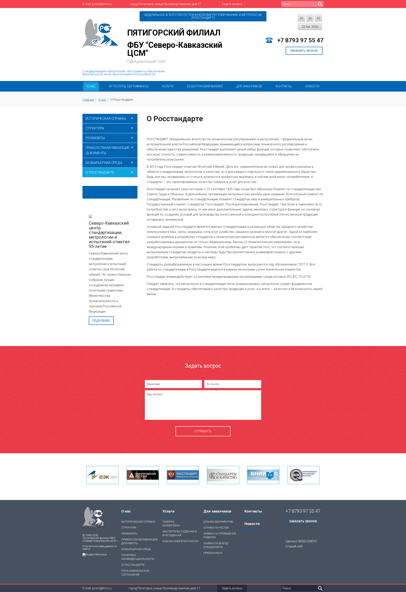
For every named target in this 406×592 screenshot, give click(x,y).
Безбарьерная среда (104, 163)
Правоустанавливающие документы (108, 150)
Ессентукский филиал (205, 86)
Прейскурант (212, 553)
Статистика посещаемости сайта (99, 548)
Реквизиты (95, 138)
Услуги (167, 86)
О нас (91, 86)
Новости (312, 86)
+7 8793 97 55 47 (300, 40)
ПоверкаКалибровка (171, 523)
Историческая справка (106, 119)
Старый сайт (294, 546)
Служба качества (216, 527)
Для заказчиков (249, 86)
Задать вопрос (232, 4)
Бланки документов (218, 521)
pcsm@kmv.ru (101, 4)
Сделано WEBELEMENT (301, 541)
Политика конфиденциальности (137, 557)
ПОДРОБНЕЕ (101, 320)
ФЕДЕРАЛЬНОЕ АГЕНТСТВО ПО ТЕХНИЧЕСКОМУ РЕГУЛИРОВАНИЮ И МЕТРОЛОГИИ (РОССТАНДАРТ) (203, 16)
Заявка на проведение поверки (219, 535)
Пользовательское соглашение (135, 572)
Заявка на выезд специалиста (215, 545)
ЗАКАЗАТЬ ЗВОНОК (304, 50)
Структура (95, 128)
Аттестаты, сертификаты (128, 86)
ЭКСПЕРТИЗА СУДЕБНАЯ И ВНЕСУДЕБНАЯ (179, 533)
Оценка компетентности (180, 541)
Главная (88, 99)
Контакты (284, 86)
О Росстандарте (100, 172)
